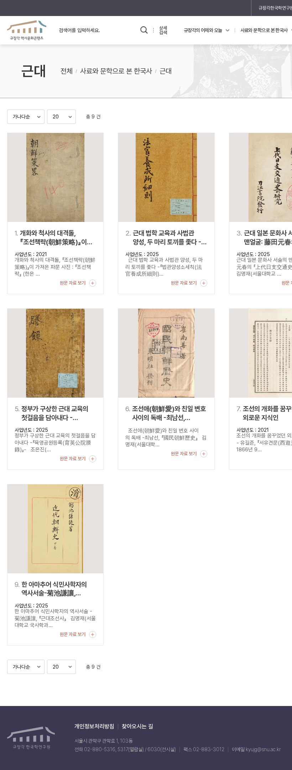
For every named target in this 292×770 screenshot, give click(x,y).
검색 (144, 30)
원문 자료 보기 (72, 283)
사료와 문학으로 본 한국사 (116, 71)
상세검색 (163, 30)
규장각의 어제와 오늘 (203, 30)
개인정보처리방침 (94, 726)
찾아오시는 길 (137, 726)
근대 (166, 71)
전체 (67, 71)
